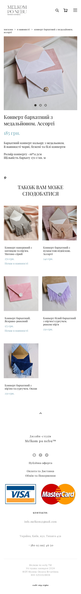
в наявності (23, 29)
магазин (8, 29)
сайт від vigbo (41, 585)
